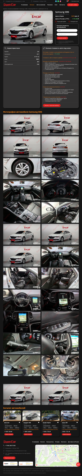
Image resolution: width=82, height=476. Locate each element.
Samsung (22, 8)
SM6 (26, 8)
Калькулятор (50, 442)
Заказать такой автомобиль (52, 105)
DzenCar (5, 8)
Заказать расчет (62, 38)
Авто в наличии (41, 4)
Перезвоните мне (9, 458)
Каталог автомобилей (13, 8)
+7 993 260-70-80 (75, 1)
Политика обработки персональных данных (13, 473)
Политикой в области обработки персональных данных (65, 41)
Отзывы (57, 442)
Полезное (50, 4)
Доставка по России (73, 442)
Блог (56, 4)
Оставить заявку (73, 4)
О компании (24, 4)
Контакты (62, 4)
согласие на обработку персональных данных (35, 473)
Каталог (32, 4)
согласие (60, 42)
